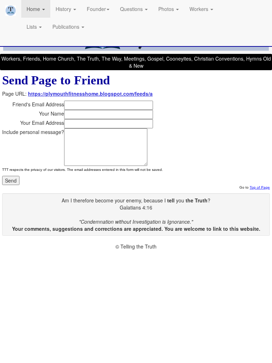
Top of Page (260, 187)
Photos (166, 8)
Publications (66, 26)
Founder (96, 8)
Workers (199, 8)
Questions (132, 8)
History (64, 8)
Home (34, 8)
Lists (32, 26)
